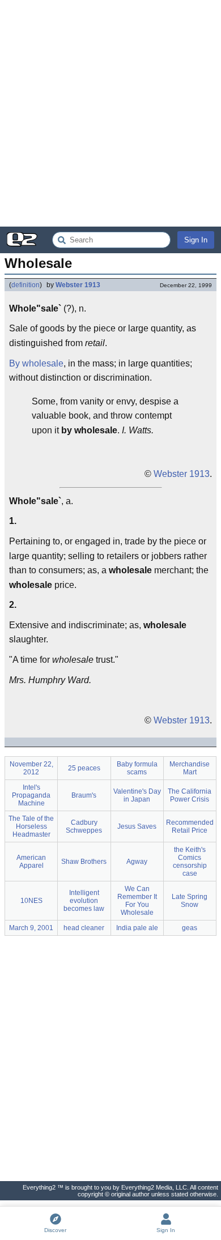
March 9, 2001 (31, 928)
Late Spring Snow (189, 901)
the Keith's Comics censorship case (190, 861)
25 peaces (84, 768)
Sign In (195, 240)
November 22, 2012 (31, 768)
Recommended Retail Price (190, 826)
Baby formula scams (137, 768)
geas (189, 928)
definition (25, 285)
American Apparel (31, 862)
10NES (31, 901)
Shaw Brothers (84, 862)
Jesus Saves (136, 826)
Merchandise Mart (189, 768)
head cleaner (83, 928)
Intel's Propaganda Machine (31, 795)
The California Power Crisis (189, 795)
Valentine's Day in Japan (137, 795)
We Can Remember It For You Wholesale (137, 901)
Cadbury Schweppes (84, 826)
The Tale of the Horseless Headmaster (31, 826)
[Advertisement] (110, 113)
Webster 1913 (78, 285)
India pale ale (137, 928)
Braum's (83, 795)
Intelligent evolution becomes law (83, 901)
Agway (136, 862)
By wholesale (36, 363)
